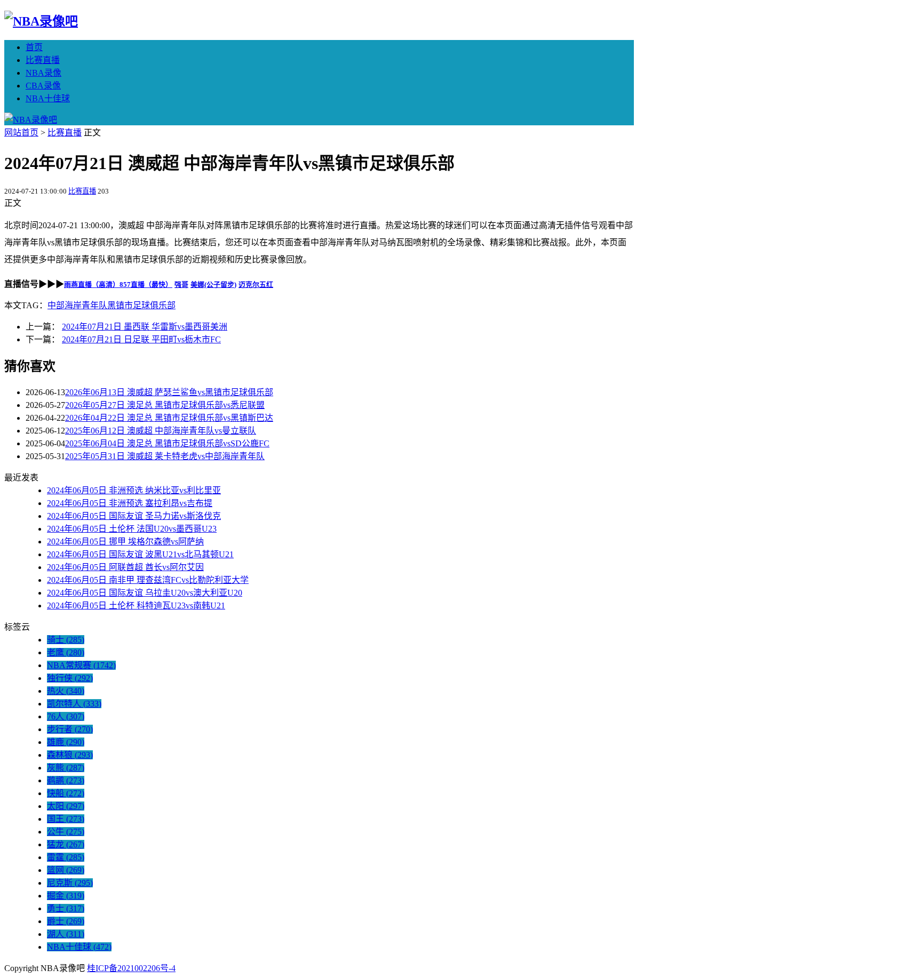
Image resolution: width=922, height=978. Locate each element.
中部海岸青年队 (77, 305)
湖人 (65, 934)
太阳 (65, 806)
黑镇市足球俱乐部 (141, 305)
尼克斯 (70, 882)
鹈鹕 (65, 780)
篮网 (65, 870)
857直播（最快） (146, 284)
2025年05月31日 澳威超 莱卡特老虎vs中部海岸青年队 (165, 456)
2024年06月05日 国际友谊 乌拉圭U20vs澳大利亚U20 (144, 592)
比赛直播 (43, 60)
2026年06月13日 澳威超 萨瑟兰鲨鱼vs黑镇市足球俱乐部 (169, 392)
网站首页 (21, 132)
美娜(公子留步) (213, 284)
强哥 (181, 284)
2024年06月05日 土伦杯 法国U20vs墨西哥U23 (132, 528)
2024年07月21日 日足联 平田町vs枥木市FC (141, 339)
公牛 (65, 831)
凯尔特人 (74, 703)
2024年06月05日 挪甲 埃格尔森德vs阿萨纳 (125, 541)
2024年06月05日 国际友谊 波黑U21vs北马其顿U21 (140, 554)
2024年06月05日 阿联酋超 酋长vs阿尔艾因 (125, 567)
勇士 (65, 908)
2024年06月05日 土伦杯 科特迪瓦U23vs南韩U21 (136, 605)
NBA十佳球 (48, 98)
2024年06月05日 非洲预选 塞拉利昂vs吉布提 (129, 503)
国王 (65, 818)
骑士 (65, 639)
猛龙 (65, 844)
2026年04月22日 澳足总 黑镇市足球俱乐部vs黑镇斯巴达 (169, 417)
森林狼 (70, 754)
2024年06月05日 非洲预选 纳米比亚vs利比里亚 (134, 490)
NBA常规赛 (81, 665)
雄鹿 (65, 742)
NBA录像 (43, 72)
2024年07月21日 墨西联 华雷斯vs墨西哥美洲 (144, 326)
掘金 (65, 895)
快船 (65, 793)
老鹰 (65, 652)
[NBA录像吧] (41, 21)
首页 (34, 47)
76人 (65, 716)
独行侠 (70, 678)
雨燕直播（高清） (92, 284)
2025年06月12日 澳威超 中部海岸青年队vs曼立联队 (160, 430)
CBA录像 (43, 85)
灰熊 (65, 767)
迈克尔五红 (256, 284)
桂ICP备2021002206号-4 (131, 968)
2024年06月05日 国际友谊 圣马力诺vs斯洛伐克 (134, 515)
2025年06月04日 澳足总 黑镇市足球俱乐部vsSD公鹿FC (167, 443)
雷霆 (65, 857)
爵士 (65, 921)
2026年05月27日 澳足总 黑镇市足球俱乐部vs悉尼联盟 (165, 405)
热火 (65, 690)
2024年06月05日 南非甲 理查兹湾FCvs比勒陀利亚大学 (148, 579)
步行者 (70, 729)
